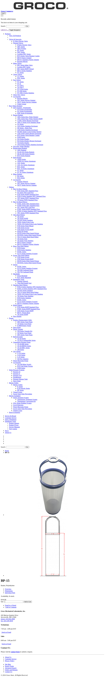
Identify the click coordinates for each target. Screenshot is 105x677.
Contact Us (8, 672)
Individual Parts (10, 593)
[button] (10, 421)
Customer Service (10, 659)
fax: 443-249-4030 (7, 621)
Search (3, 26)
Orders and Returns (11, 670)
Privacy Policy (9, 661)
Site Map (8, 664)
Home (7, 451)
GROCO (4, 30)
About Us (8, 657)
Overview (8, 589)
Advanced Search (10, 668)
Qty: (2, 602)
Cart (3, 13)
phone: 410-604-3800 (8, 619)
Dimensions (9, 591)
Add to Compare (11, 607)
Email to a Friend (10, 605)
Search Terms (9, 666)
